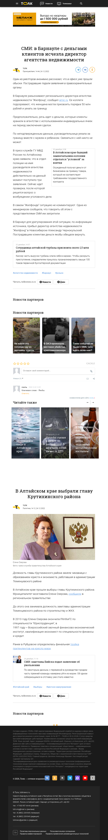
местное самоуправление (58, 687)
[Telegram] (78, 69)
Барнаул (46, 273)
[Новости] (45, 282)
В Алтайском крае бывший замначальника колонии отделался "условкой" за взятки (70, 157)
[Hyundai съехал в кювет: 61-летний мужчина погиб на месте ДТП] (55, 433)
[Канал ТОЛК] (61, 282)
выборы (37, 687)
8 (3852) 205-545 (23, 813)
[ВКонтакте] (85, 69)
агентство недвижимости (25, 273)
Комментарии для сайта (82, 398)
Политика (26, 508)
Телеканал (67, 4)
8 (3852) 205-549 (23, 816)
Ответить (25, 393)
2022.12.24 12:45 (35, 387)
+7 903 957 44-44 (23, 806)
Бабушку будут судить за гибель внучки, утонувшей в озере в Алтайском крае (26, 441)
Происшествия (29, 71)
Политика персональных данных (33, 831)
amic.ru (63, 100)
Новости (48, 4)
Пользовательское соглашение (62, 831)
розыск (59, 273)
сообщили (75, 593)
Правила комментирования (31, 834)
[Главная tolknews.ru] (26, 3)
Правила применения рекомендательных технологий (67, 834)
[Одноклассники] (92, 69)
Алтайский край (21, 687)
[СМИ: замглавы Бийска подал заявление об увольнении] (17, 668)
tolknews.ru (25, 792)
